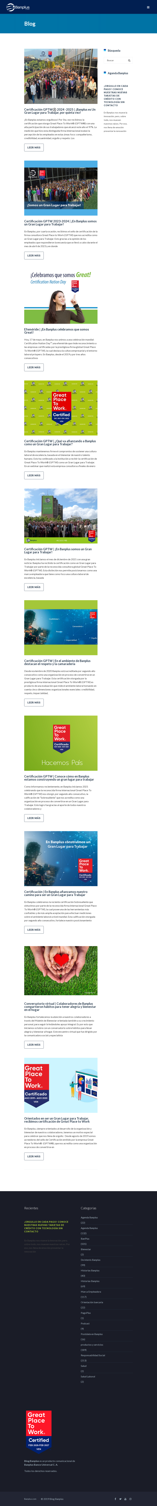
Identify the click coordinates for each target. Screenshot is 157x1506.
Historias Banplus (90, 1270)
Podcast (85, 1323)
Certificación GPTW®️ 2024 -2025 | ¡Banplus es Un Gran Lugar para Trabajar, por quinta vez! (60, 111)
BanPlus (85, 1238)
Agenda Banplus (89, 1217)
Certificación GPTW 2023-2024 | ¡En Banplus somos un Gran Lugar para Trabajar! (60, 222)
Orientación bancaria (92, 1302)
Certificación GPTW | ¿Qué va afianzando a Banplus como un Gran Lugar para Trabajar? (60, 442)
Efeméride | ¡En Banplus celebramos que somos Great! (56, 330)
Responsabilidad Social (93, 1355)
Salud (83, 1365)
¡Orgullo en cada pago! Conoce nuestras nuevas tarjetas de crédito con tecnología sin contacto (116, 96)
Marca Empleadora (91, 1291)
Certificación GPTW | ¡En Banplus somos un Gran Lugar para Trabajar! (58, 550)
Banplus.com (30, 1499)
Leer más (33, 147)
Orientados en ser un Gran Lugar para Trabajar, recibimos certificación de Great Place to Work (57, 1119)
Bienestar (86, 1249)
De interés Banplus (90, 1259)
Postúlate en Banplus (92, 1334)
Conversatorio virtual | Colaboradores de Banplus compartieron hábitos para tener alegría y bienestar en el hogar (60, 1007)
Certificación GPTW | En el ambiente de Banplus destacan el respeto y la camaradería (57, 662)
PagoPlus (86, 1312)
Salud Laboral (88, 1376)
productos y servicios (92, 1344)
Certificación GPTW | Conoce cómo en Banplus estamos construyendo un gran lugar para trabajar (59, 777)
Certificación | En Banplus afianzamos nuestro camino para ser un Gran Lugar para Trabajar (56, 893)
